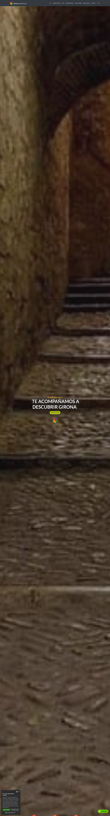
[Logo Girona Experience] (18, 3)
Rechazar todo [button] (15, 809)
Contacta (93, 3)
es (97, 3)
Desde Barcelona (69, 3)
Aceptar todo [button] (6, 809)
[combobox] (17, 791)
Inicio (50, 3)
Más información (6, 807)
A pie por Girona (56, 3)
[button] (8, 408)
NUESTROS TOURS (55, 412)
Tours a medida (78, 3)
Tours (63, 3)
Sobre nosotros (86, 3)
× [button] (18, 791)
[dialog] (10, 802)
